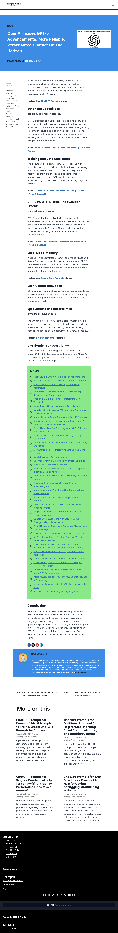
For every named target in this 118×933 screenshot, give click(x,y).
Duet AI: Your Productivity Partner (50, 464)
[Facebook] (29, 645)
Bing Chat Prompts (46, 337)
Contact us (11, 853)
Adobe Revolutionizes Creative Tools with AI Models (59, 558)
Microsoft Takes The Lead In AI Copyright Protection (59, 380)
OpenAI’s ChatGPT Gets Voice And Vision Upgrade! (59, 460)
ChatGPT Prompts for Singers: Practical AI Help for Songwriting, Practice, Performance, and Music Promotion (34, 783)
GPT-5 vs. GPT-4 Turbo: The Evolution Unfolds (12, 103)
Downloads (8, 884)
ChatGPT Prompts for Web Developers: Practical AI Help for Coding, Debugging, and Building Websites (82, 783)
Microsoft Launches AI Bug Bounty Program (55, 591)
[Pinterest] (37, 645)
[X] (33, 645)
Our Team (80, 672)
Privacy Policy (13, 847)
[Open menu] (113, 5)
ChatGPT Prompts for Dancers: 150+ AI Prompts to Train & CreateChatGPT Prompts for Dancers (34, 725)
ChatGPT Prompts (50, 101)
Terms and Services (16, 843)
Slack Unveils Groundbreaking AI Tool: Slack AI (56, 406)
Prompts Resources (13, 880)
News (10, 25)
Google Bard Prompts (53, 278)
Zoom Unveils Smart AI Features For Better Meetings (60, 376)
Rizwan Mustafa (15, 60)
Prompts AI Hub (63, 905)
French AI (38, 504)
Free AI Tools (9, 928)
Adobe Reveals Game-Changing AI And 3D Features (60, 417)
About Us (10, 840)
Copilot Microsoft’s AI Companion (50, 456)
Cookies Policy (13, 850)
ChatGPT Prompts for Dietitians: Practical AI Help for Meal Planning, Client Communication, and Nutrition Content (80, 727)
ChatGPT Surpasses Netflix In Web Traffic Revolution (60, 533)
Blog (5, 889)
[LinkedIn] (41, 645)
